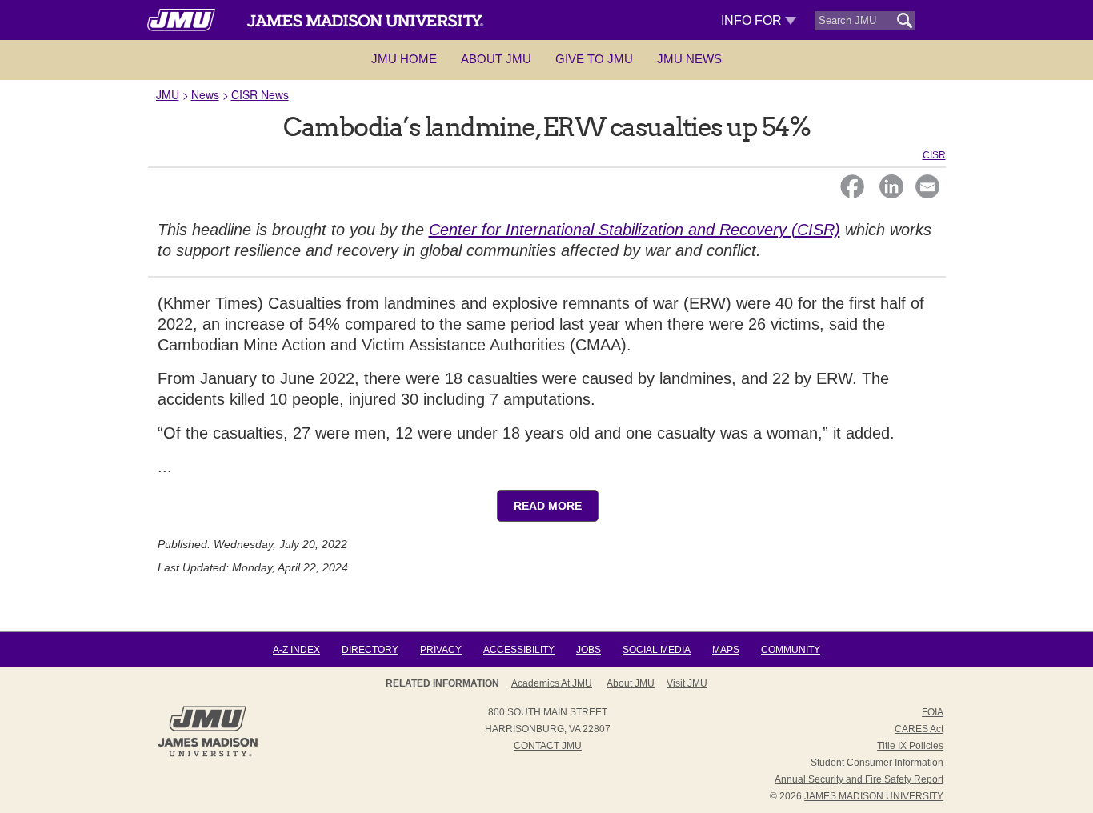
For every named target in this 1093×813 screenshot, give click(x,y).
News (205, 94)
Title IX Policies (910, 745)
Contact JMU (548, 745)
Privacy (441, 649)
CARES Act (919, 729)
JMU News (689, 59)
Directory (370, 649)
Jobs (588, 649)
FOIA (932, 712)
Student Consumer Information (877, 762)
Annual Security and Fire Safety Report (859, 779)
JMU (167, 94)
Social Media (657, 649)
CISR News (260, 94)
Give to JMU (594, 59)
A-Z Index (296, 649)
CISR (934, 155)
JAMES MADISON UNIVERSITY (873, 796)
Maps (725, 649)
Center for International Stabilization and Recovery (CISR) (634, 229)
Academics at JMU (551, 683)
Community (790, 649)
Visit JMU (687, 683)
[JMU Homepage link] (208, 754)
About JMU (496, 59)
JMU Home (404, 59)
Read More (548, 505)
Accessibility (519, 649)
